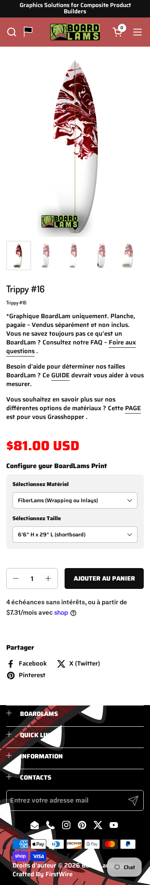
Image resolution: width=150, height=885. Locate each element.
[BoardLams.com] (75, 32)
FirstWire (58, 874)
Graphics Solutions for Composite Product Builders (75, 8)
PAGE (133, 408)
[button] (11, 32)
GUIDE (60, 375)
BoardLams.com (105, 865)
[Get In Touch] (28, 32)
